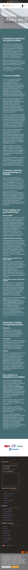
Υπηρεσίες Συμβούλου (7, 509)
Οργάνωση (6, 498)
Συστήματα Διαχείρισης (8, 500)
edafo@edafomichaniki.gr (10, 469)
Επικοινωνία (5, 541)
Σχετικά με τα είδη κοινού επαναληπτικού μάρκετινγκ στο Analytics (13, 316)
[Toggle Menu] (22, 6)
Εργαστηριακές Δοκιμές (8, 520)
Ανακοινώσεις (6, 495)
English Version (9, 545)
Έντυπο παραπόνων (7, 535)
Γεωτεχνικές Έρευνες (7, 511)
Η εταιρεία (5, 526)
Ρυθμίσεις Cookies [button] (6, 566)
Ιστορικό (5, 491)
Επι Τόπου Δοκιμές (7, 517)
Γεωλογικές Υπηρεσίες (7, 513)
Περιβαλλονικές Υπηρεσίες (8, 515)
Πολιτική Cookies (7, 539)
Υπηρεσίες (5, 528)
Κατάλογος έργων (6, 530)
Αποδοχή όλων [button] (15, 566)
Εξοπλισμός (6, 502)
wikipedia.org (12, 427)
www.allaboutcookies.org (9, 429)
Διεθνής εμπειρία (6, 533)
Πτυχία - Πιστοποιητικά (8, 493)
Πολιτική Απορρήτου (7, 537)
